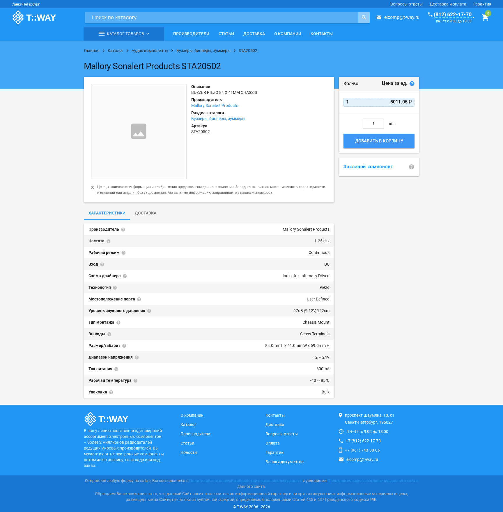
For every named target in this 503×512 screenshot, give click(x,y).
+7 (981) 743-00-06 (362, 450)
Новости (188, 452)
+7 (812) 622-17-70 (363, 440)
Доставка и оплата (448, 4)
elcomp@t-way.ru (401, 17)
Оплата (272, 443)
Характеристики (106, 213)
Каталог (188, 424)
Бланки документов (284, 461)
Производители (191, 33)
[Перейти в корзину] (485, 17)
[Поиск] (364, 17)
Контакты (322, 33)
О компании (287, 33)
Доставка (254, 33)
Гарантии (274, 452)
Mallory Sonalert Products (214, 105)
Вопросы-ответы (406, 4)
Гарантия (482, 4)
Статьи (226, 33)
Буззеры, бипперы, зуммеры (218, 118)
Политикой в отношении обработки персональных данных (245, 480)
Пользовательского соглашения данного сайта (372, 480)
